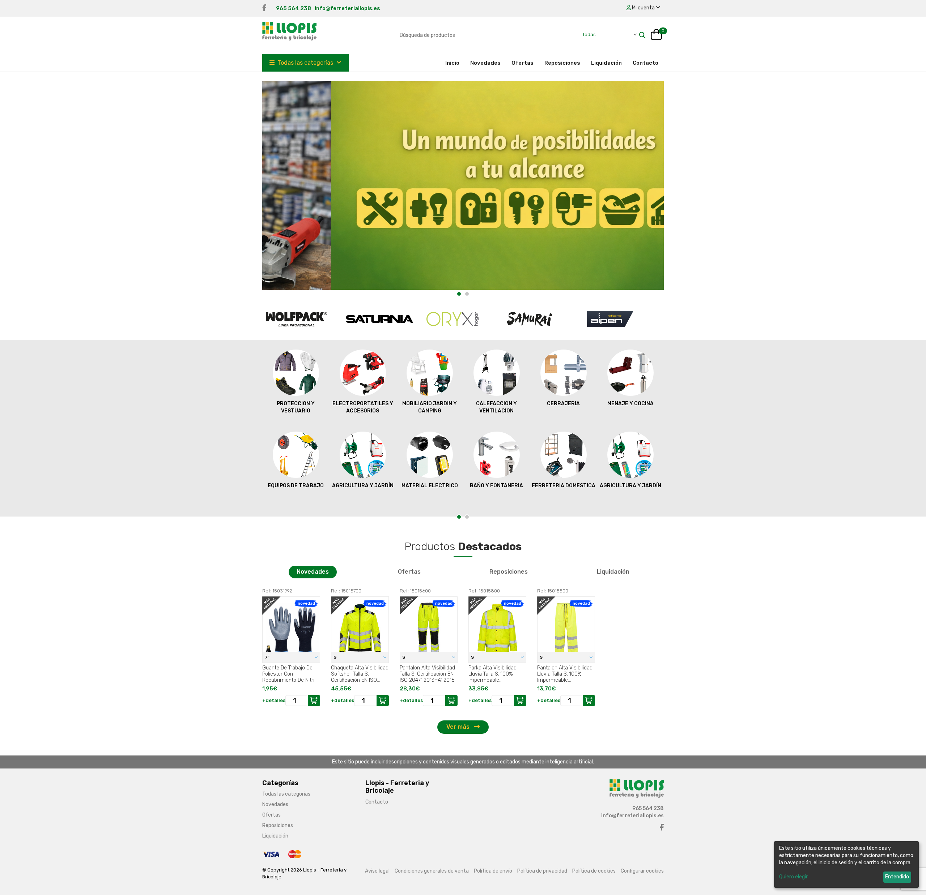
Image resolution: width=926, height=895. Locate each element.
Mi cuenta (643, 8)
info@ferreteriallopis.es (347, 8)
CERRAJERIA (563, 404)
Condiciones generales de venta (432, 871)
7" (268, 657)
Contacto (645, 63)
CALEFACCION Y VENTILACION (496, 407)
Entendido (897, 877)
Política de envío (493, 871)
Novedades (485, 63)
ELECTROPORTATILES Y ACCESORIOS (362, 407)
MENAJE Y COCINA (630, 404)
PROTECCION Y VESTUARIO (296, 407)
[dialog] (846, 864)
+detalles (273, 700)
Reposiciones (562, 63)
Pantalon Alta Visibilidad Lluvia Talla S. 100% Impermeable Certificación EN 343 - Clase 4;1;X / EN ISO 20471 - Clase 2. (564, 674)
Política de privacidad (542, 871)
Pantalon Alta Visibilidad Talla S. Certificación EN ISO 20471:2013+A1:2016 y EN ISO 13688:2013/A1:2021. (427, 674)
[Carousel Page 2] (467, 293)
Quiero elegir (793, 877)
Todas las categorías (305, 62)
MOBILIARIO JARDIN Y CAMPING (429, 407)
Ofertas (522, 63)
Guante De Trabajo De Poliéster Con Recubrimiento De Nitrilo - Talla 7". (290, 674)
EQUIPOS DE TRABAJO (296, 486)
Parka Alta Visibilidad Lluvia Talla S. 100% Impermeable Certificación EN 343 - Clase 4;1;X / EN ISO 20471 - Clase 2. (493, 674)
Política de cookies (594, 871)
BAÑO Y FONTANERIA (496, 486)
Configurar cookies (642, 871)
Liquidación (606, 63)
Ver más (458, 726)
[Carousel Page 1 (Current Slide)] (459, 293)
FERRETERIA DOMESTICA (563, 486)
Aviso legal (377, 871)
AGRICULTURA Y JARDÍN (363, 486)
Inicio (455, 62)
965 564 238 (293, 8)
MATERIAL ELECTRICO (430, 486)
